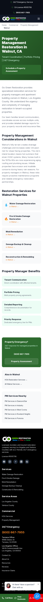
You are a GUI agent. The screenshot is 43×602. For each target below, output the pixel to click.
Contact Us (6, 555)
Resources (6, 563)
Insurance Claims (8, 571)
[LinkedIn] (21, 462)
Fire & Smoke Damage (10, 478)
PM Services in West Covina (16, 410)
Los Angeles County (10, 501)
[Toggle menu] (38, 18)
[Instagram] (10, 462)
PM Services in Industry (14, 405)
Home (4, 25)
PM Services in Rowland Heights (17, 414)
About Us (5, 559)
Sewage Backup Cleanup (12, 486)
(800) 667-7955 (23, 13)
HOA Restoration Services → (16, 380)
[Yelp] (15, 462)
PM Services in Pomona (14, 418)
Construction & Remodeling (12, 490)
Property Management (29, 25)
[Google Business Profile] (27, 462)
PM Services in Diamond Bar (16, 401)
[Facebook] (4, 462)
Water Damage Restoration (12, 474)
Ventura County (8, 505)
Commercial (13, 25)
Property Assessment (21, 361)
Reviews (5, 567)
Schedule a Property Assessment (15, 69)
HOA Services (7, 516)
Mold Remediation (9, 482)
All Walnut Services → (13, 384)
